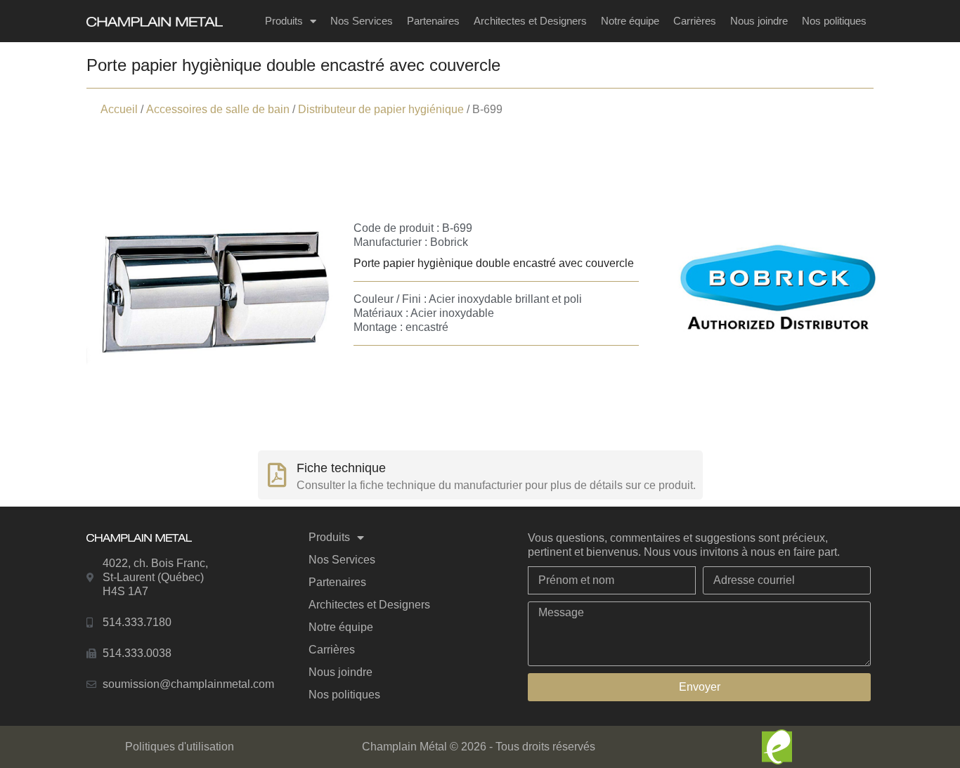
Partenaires (433, 21)
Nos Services (361, 21)
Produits (284, 21)
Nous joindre (759, 21)
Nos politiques (834, 21)
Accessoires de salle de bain (218, 109)
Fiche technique (341, 468)
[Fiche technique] (277, 474)
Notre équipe (630, 21)
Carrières (694, 21)
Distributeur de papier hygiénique (381, 109)
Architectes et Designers (530, 21)
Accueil (119, 109)
